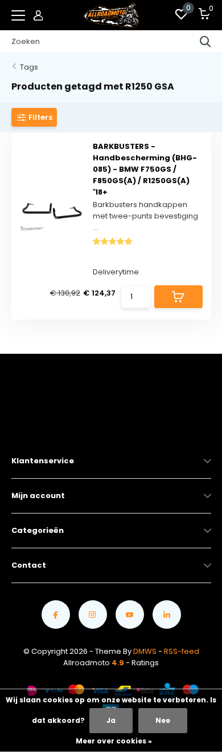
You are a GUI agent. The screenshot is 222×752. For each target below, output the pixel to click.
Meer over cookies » (114, 741)
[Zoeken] (205, 41)
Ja (111, 720)
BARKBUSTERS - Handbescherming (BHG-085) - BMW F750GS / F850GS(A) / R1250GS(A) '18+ (145, 169)
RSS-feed (181, 651)
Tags (29, 67)
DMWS (145, 651)
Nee (162, 720)
